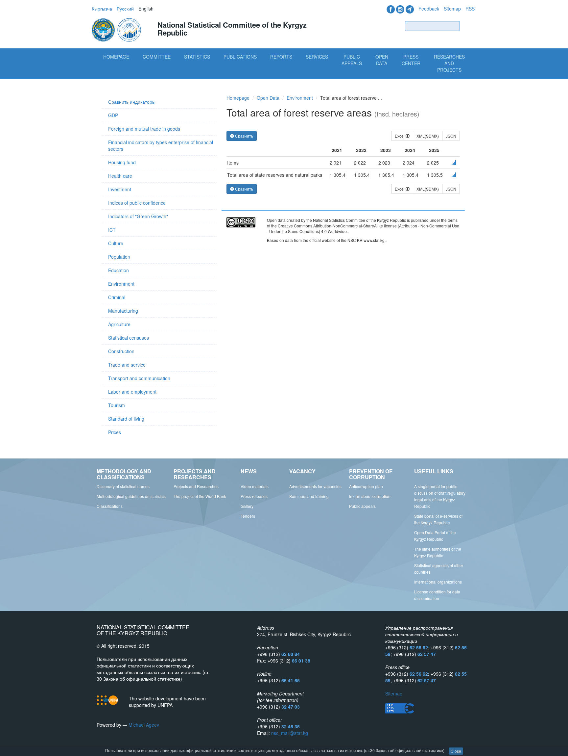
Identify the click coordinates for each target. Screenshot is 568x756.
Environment (121, 283)
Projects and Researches (196, 486)
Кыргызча (102, 8)
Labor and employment (132, 391)
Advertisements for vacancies (315, 486)
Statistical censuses (128, 337)
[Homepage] (117, 29)
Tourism (116, 405)
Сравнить (243, 136)
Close (456, 751)
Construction (121, 351)
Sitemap (452, 8)
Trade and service (127, 364)
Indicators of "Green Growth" (138, 216)
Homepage (116, 56)
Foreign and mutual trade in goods (144, 128)
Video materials (255, 486)
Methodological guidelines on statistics (131, 496)
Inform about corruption (369, 496)
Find (469, 26)
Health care (120, 175)
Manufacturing (123, 310)
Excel (400, 136)
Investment (119, 189)
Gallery (247, 506)
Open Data (381, 59)
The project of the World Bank (200, 496)
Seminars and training (309, 496)
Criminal (116, 297)
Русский (125, 8)
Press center (411, 59)
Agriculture (119, 324)
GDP (113, 115)
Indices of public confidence (137, 202)
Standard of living (126, 418)
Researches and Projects (449, 63)
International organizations (438, 582)
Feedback (428, 8)
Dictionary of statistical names (123, 486)
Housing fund (122, 162)
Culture (115, 243)
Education (118, 270)
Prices (114, 432)
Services (317, 56)
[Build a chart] (453, 162)
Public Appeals (352, 59)
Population (119, 256)
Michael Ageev (144, 724)
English (146, 8)
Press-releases (254, 496)
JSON (451, 136)
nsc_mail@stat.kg (289, 733)
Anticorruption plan (366, 486)
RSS (470, 8)
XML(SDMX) (427, 136)
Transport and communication (139, 378)
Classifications (110, 506)
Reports (281, 56)
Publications (240, 56)
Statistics (197, 56)
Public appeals (362, 506)
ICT (112, 229)
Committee (157, 56)
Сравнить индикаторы (131, 101)
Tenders (248, 516)
